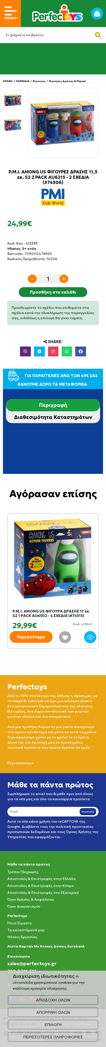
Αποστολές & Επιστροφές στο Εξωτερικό (43, 892)
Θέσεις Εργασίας (22, 937)
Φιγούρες (39, 81)
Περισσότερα (31, 636)
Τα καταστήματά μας (26, 930)
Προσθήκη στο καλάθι (53, 292)
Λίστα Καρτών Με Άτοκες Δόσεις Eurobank (46, 946)
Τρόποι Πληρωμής (22, 872)
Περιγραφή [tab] (53, 405)
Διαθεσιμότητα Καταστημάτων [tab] (53, 417)
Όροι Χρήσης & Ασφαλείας (30, 899)
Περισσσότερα (20, 763)
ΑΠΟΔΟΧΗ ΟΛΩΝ (53, 999)
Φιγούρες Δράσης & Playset (67, 81)
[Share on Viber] (25, 351)
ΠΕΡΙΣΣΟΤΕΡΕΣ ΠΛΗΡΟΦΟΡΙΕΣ (53, 1036)
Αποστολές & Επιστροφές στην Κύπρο (40, 885)
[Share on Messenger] (39, 351)
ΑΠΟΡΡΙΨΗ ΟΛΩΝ (53, 1012)
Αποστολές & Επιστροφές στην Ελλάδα (41, 879)
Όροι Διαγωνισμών (23, 906)
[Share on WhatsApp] (67, 351)
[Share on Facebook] (80, 351)
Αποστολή (88, 811)
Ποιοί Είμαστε (19, 923)
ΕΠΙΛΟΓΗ (53, 1024)
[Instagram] (53, 351)
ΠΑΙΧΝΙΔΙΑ (22, 81)
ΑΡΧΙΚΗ (8, 81)
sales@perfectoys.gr (31, 963)
